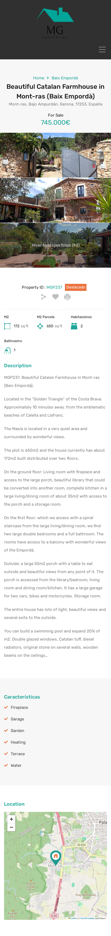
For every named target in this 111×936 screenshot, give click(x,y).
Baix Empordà (65, 78)
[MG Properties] (55, 37)
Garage (17, 719)
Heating (18, 742)
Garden (17, 730)
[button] (55, 858)
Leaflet (73, 918)
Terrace (18, 753)
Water (16, 765)
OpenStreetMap (87, 918)
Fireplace (19, 707)
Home (38, 78)
